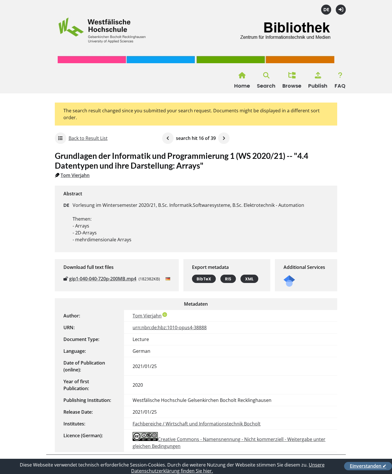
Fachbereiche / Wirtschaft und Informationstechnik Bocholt (197, 424)
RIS (228, 279)
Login (341, 10)
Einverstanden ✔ (368, 466)
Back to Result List (88, 138)
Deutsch (326, 10)
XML (249, 279)
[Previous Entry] (168, 138)
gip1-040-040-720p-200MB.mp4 (102, 278)
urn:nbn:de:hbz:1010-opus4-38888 (170, 327)
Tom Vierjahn (75, 175)
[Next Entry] (224, 138)
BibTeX (204, 279)
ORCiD (164, 314)
